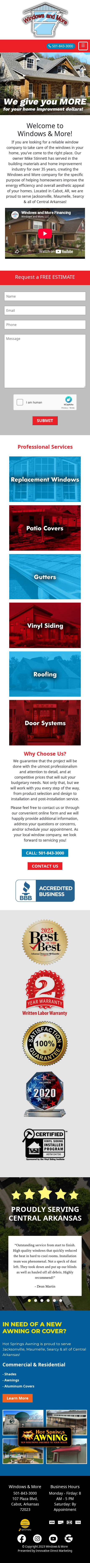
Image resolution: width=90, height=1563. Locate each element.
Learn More (17, 1398)
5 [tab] (55, 1302)
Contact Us (45, 866)
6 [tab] (62, 1302)
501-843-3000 (62, 46)
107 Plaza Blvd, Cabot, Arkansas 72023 (25, 1504)
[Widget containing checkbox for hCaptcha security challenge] (45, 402)
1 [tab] (30, 1302)
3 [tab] (43, 1302)
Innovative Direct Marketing (54, 1551)
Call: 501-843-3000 (45, 853)
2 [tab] (37, 1302)
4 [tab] (49, 1302)
